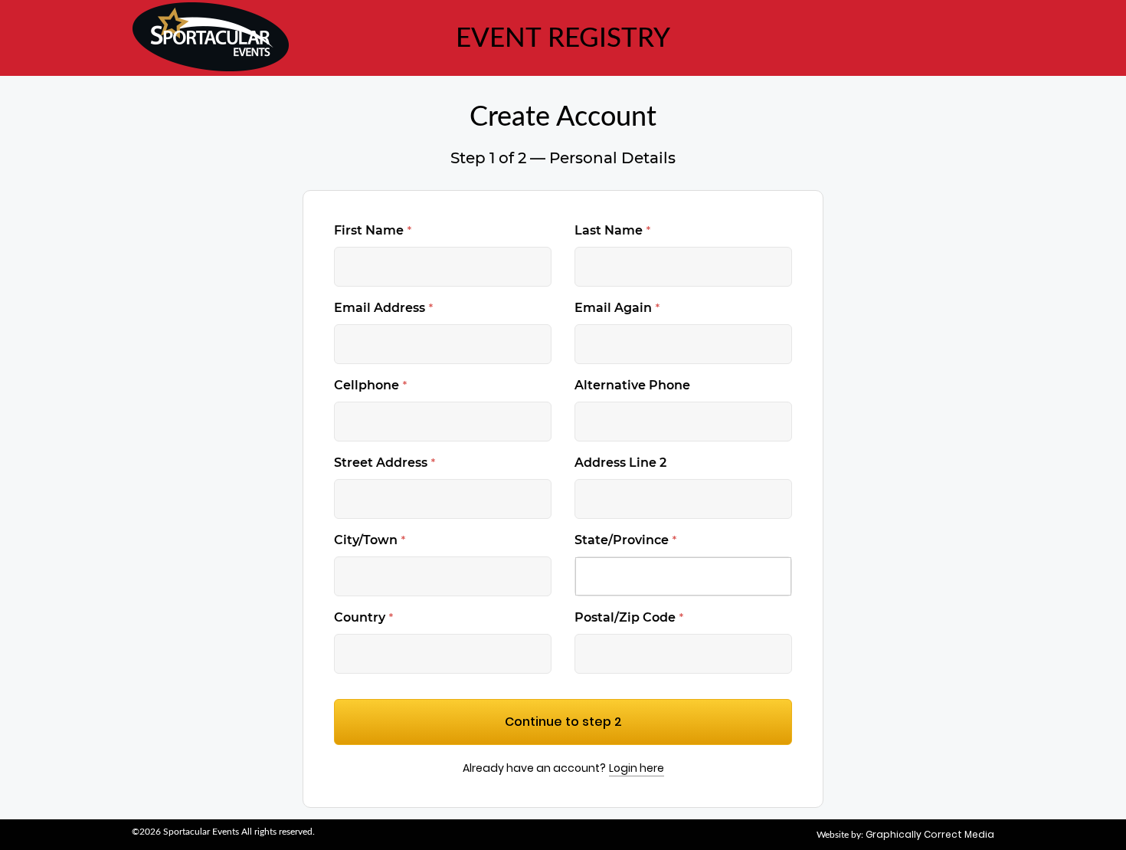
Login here (636, 768)
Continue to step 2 (563, 721)
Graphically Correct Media (930, 834)
